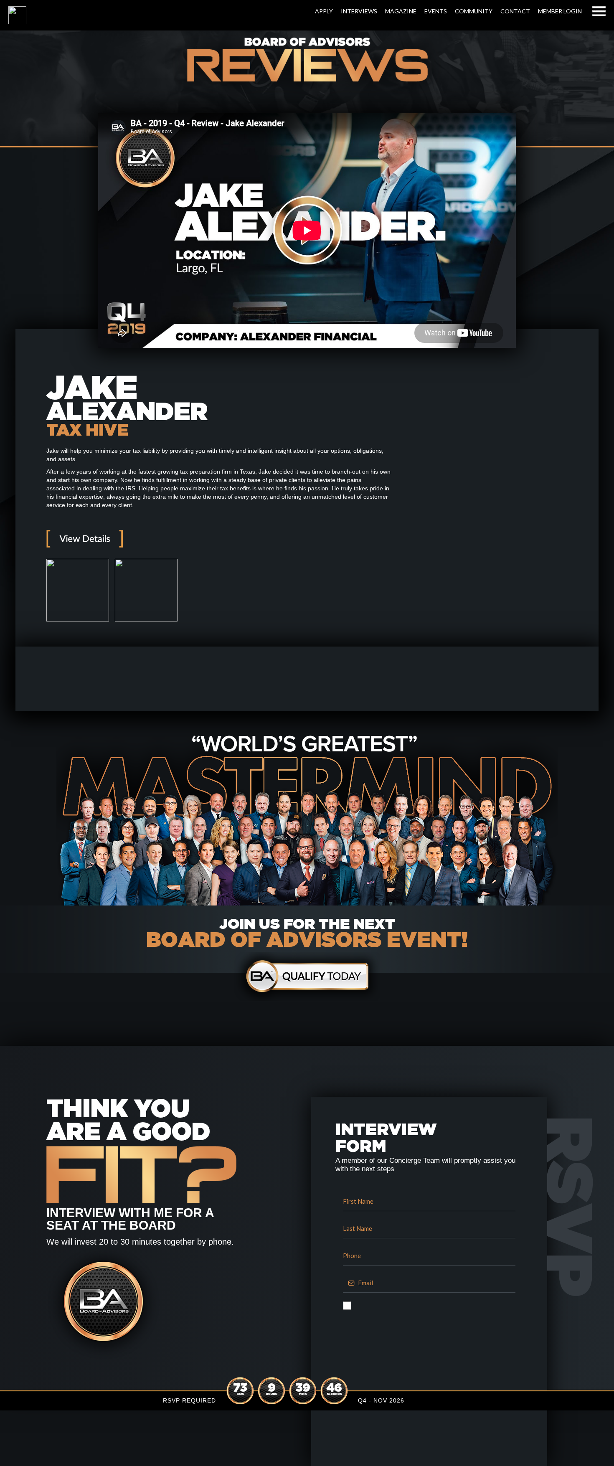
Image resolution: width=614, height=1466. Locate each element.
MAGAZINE (400, 11)
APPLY (324, 11)
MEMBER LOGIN (560, 11)
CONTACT (515, 11)
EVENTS (435, 11)
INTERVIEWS (359, 11)
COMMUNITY (473, 11)
